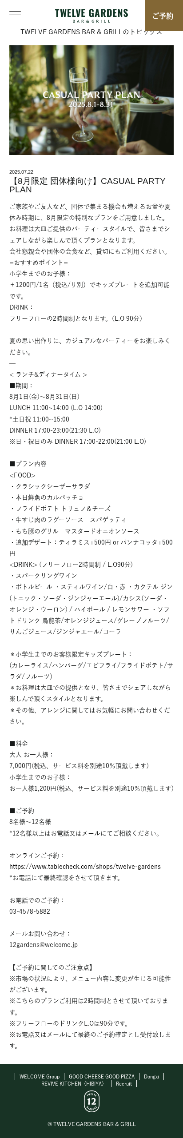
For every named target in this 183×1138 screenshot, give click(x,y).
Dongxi (151, 1076)
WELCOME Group (40, 1076)
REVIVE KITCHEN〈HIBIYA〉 (74, 1083)
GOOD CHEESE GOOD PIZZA (102, 1076)
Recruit (124, 1083)
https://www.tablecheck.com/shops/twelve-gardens (85, 866)
